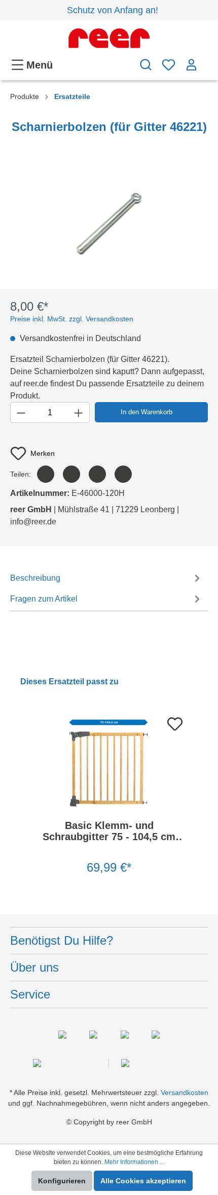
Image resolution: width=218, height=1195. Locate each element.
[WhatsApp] (123, 474)
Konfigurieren (62, 1181)
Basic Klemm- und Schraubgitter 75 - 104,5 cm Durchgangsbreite (109, 831)
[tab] (106, 577)
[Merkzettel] (168, 64)
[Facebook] (46, 474)
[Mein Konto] (191, 64)
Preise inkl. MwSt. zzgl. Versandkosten (71, 319)
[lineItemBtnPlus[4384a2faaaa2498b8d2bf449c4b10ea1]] (78, 412)
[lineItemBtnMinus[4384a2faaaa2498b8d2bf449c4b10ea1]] (21, 412)
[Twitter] (71, 474)
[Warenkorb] (205, 59)
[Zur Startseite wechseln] (109, 38)
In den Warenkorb (146, 412)
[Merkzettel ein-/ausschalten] (172, 721)
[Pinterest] (97, 474)
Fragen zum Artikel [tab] (44, 598)
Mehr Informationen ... (134, 1162)
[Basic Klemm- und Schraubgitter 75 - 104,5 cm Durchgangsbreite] (109, 761)
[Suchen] (145, 64)
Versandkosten (184, 1092)
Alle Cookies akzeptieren (143, 1181)
